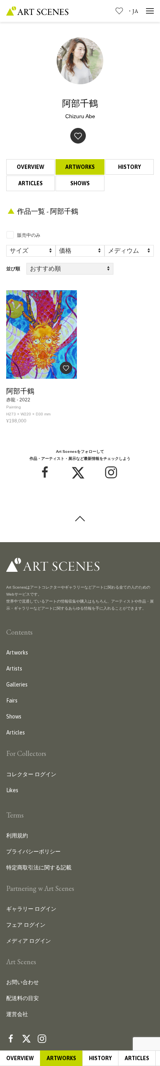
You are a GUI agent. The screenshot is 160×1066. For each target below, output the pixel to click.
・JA (132, 10)
